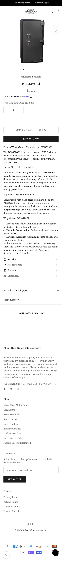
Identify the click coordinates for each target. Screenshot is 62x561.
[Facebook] (4, 388)
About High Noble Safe (15, 405)
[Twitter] (11, 388)
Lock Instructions (12, 433)
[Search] (53, 11)
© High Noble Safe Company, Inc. (31, 530)
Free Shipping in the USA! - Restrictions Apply (31, 3)
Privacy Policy (11, 497)
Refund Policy (10, 502)
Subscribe (15, 479)
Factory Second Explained (17, 443)
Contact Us (9, 410)
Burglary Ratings (12, 428)
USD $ (30, 524)
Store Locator (11, 299)
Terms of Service (12, 511)
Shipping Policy (11, 506)
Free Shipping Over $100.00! (18, 103)
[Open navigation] (4, 12)
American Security (31, 76)
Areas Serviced (11, 414)
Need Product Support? (16, 290)
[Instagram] (18, 388)
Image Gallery (10, 424)
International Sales (13, 438)
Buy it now (31, 139)
